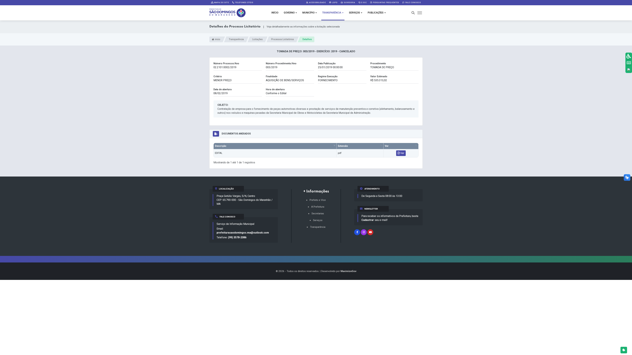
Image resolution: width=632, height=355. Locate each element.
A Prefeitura (317, 207)
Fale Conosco (413, 2)
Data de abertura (222, 89)
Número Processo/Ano (226, 63)
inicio (217, 39)
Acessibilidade (317, 2)
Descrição (220, 146)
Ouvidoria (349, 2)
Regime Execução (328, 76)
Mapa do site (221, 2)
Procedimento (378, 63)
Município (308, 12)
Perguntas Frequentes (385, 2)
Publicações (375, 12)
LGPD (334, 2)
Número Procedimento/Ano (281, 63)
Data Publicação (327, 63)
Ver (387, 146)
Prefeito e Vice (318, 200)
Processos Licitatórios (282, 39)
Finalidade (271, 76)
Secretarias (318, 213)
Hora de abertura (275, 89)
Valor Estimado (378, 76)
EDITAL (218, 153)
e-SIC (364, 2)
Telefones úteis (243, 2)
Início (274, 12)
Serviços (354, 12)
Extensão (343, 146)
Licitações (257, 39)
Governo (289, 12)
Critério (217, 76)
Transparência (331, 12)
